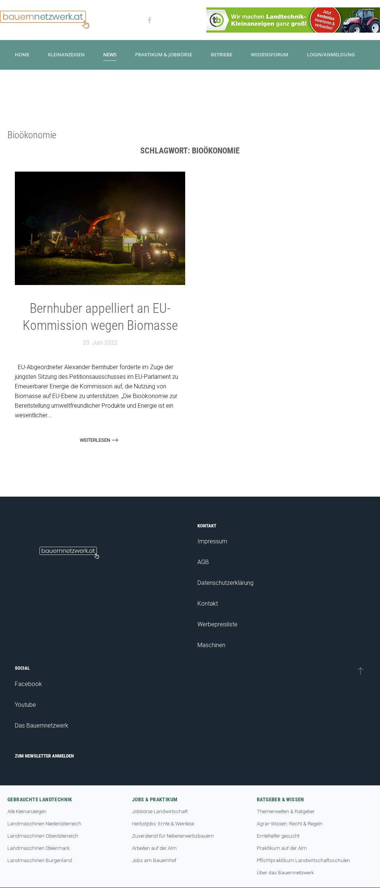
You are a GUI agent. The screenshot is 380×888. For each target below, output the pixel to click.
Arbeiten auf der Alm (154, 848)
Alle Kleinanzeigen (26, 811)
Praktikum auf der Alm (282, 848)
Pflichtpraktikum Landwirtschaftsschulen (303, 860)
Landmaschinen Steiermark (38, 848)
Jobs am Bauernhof (154, 860)
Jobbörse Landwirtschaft (160, 811)
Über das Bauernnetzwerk (285, 872)
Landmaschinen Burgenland (39, 860)
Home (22, 54)
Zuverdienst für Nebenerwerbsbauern (173, 836)
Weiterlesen (95, 440)
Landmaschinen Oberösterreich (42, 836)
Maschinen (211, 645)
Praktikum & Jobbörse (163, 54)
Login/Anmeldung (331, 54)
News (110, 54)
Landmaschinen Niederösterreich (44, 823)
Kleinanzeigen (66, 54)
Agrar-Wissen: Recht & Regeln (289, 823)
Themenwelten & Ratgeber (286, 811)
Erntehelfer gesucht (278, 836)
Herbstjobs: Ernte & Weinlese (163, 823)
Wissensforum (269, 54)
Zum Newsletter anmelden (44, 756)
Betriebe (221, 54)
